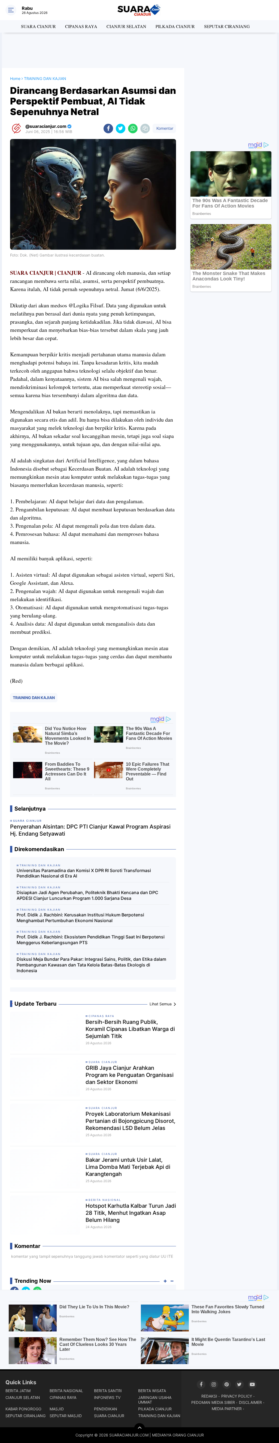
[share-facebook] (108, 128)
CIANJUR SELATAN (126, 26)
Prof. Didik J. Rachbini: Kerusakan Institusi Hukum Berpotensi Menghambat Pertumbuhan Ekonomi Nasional (80, 917)
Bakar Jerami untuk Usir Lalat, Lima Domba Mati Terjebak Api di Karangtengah (128, 1167)
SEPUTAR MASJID (66, 1415)
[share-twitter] (120, 128)
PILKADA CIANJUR (175, 26)
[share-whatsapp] (133, 128)
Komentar (164, 128)
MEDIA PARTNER (227, 1408)
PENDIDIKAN (105, 1409)
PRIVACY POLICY (236, 1396)
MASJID (57, 1409)
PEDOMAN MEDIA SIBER (213, 1402)
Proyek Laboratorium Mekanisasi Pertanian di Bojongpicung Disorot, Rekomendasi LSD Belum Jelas (130, 1121)
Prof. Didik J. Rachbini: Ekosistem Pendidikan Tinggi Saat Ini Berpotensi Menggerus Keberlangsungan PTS (91, 939)
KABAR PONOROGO (23, 1409)
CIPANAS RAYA (81, 26)
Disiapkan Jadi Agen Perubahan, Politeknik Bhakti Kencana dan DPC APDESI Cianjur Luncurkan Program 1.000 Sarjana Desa (87, 895)
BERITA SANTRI (108, 1390)
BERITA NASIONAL (105, 1199)
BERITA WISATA (152, 1390)
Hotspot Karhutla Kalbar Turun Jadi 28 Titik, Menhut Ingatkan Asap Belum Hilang (131, 1213)
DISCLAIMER (250, 1402)
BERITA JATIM (18, 1390)
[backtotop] (139, 1428)
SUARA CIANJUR (38, 26)
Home (15, 78)
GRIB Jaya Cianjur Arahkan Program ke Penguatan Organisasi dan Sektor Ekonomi (130, 1075)
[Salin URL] (145, 128)
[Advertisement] (139, 50)
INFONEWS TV (107, 1397)
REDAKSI (209, 1396)
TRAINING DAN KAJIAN (34, 697)
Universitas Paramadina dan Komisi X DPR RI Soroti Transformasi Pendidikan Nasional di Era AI (84, 873)
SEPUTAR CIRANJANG (227, 26)
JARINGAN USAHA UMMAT (154, 1399)
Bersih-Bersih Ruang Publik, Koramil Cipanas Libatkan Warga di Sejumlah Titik (130, 1029)
